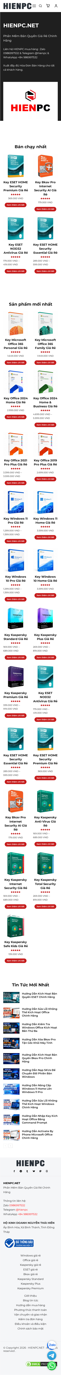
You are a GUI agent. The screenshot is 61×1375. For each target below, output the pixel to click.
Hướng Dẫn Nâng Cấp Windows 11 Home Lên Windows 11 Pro (37, 1089)
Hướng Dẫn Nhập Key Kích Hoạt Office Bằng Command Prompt (40, 1119)
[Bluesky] (34, 1171)
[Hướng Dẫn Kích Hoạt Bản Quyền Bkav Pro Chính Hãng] (11, 1058)
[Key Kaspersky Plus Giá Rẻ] (45, 618)
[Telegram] (21, 1171)
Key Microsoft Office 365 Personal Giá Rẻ (15, 344)
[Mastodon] (40, 1171)
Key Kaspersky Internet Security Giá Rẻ (15, 884)
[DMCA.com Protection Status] (41, 1366)
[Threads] (47, 1171)
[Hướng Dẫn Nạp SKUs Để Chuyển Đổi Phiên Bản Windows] (11, 1073)
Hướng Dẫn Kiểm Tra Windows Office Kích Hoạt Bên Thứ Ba (39, 1027)
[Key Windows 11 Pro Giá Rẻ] (15, 502)
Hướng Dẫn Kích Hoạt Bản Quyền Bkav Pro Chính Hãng (39, 1058)
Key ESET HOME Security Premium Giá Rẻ (15, 186)
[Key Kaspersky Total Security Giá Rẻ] (45, 863)
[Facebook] (14, 1171)
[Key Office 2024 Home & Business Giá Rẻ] (45, 382)
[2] (17, 6)
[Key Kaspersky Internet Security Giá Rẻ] (15, 863)
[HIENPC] (30, 1163)
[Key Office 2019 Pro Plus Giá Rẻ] (45, 444)
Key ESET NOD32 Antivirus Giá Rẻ (16, 249)
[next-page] (10, 1146)
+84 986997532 (27, 57)
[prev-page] (5, 1146)
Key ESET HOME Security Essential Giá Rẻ (45, 249)
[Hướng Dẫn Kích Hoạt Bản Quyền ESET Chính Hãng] (11, 997)
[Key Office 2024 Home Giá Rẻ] (15, 382)
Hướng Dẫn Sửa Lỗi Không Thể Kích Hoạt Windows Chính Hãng (39, 1104)
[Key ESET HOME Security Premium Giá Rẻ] (15, 166)
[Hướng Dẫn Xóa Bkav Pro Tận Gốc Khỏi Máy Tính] (11, 1043)
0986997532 (11, 53)
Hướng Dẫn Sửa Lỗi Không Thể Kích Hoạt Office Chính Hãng (39, 1012)
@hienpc (41, 53)
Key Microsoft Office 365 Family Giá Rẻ (45, 344)
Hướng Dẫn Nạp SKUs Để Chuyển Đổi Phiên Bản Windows (38, 1073)
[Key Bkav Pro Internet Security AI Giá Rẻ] (45, 166)
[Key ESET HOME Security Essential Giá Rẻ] (45, 228)
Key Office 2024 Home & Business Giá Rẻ (45, 402)
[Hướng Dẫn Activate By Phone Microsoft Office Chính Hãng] (11, 1135)
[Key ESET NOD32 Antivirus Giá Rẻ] (15, 228)
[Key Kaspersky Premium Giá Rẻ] (15, 677)
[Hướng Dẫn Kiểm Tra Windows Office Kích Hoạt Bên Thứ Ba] (11, 1028)
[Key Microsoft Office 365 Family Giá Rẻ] (45, 323)
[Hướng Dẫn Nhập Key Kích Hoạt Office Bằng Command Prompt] (11, 1119)
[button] (40, 6)
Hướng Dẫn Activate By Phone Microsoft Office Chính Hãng (37, 1134)
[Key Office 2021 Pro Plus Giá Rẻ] (15, 444)
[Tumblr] (27, 1171)
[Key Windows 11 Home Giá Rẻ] (45, 502)
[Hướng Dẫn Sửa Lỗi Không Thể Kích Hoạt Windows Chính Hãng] (11, 1104)
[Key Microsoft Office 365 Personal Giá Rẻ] (15, 323)
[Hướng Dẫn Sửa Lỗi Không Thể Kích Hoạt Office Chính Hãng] (11, 1012)
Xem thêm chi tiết (15, 205)
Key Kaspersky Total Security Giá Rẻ (45, 884)
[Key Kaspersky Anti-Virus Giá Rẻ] (45, 801)
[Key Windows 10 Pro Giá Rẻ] (15, 560)
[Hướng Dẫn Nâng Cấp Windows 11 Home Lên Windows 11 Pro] (11, 1089)
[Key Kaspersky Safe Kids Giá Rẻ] (15, 926)
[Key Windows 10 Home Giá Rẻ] (45, 560)
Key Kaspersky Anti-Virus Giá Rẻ (45, 821)
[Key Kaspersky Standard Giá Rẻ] (15, 618)
